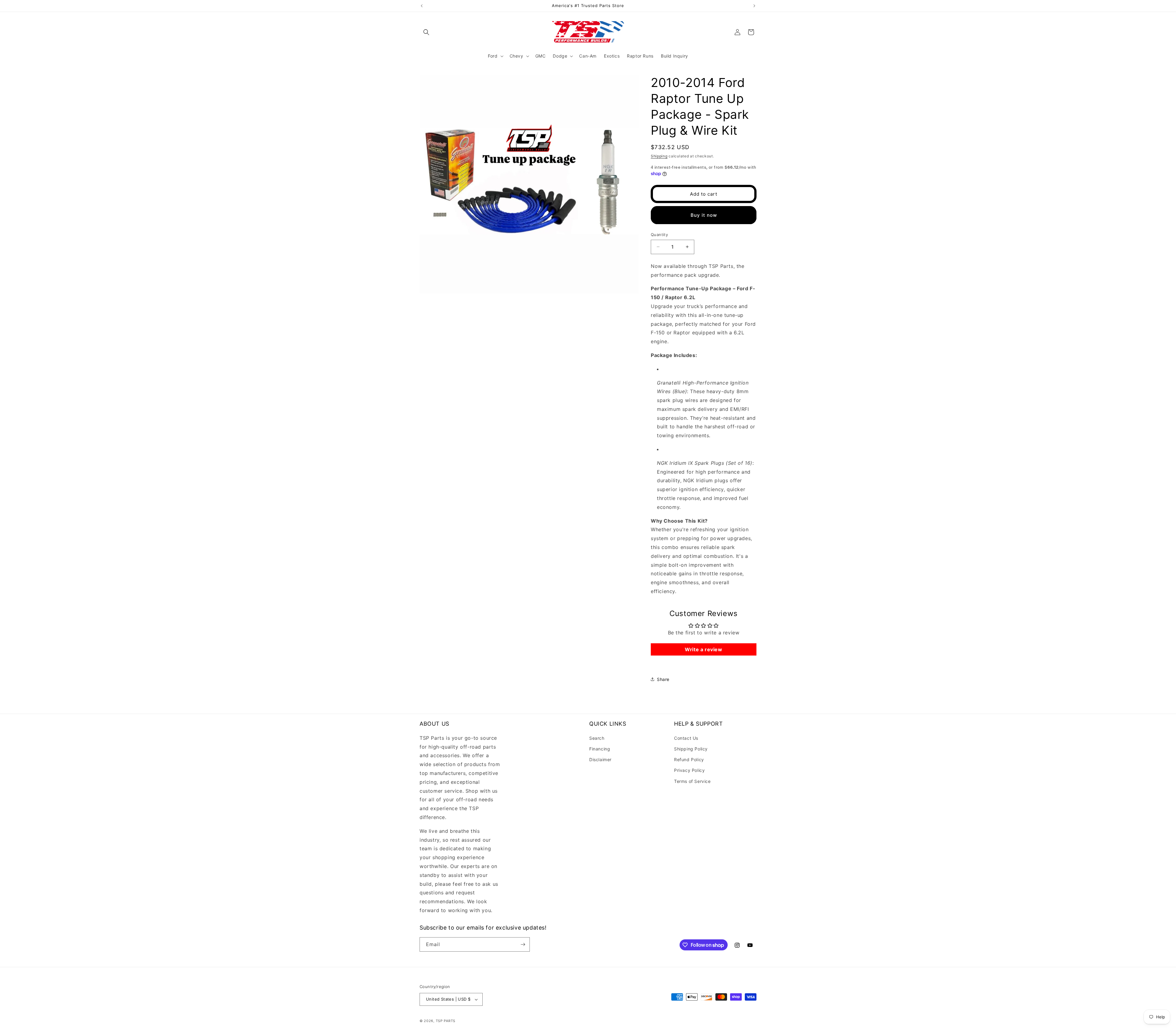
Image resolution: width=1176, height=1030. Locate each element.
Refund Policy (689, 759)
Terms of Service (692, 781)
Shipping (659, 156)
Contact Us (686, 738)
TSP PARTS (445, 1021)
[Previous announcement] (421, 6)
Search (597, 738)
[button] (426, 32)
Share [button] (663, 679)
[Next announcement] (754, 6)
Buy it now (704, 215)
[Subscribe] (523, 944)
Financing (599, 748)
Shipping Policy (691, 748)
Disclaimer (600, 759)
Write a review (703, 649)
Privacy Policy (689, 770)
